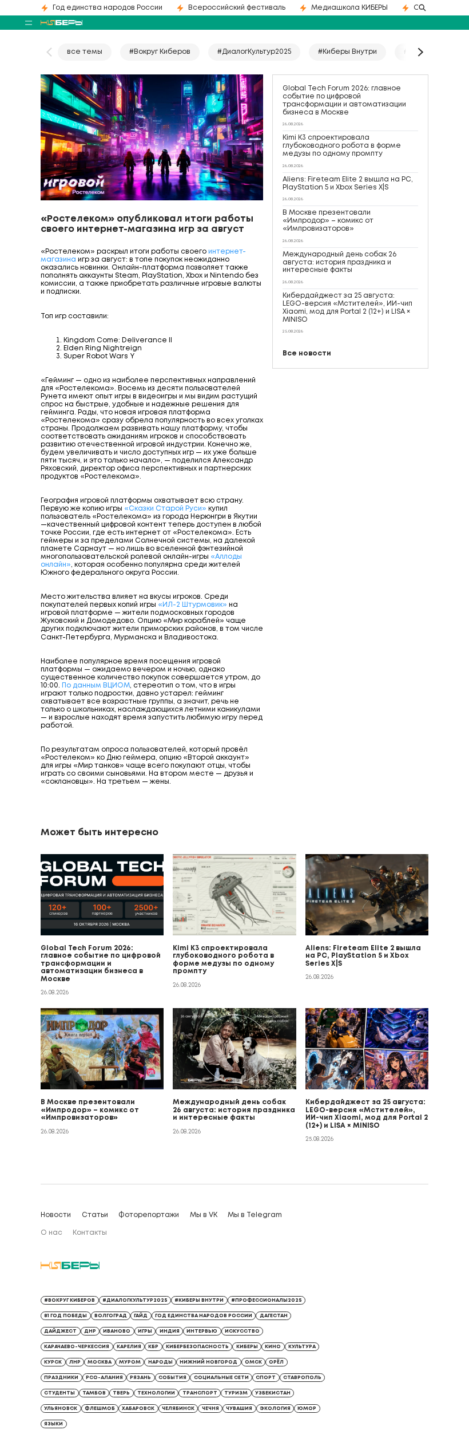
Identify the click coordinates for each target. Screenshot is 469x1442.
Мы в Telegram (255, 1215)
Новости (56, 1215)
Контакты (90, 1233)
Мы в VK (203, 1215)
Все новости (307, 353)
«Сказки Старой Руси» (165, 508)
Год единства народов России (107, 8)
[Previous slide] (49, 52)
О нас (51, 1233)
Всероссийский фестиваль (236, 8)
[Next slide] (419, 52)
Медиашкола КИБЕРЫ (349, 8)
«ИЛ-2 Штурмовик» (192, 605)
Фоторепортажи (148, 1215)
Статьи (95, 1215)
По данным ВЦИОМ (96, 685)
